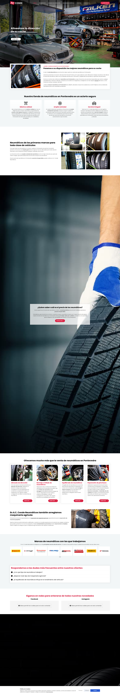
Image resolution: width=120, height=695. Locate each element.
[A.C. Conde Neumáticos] (16, 3)
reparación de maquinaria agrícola (39, 518)
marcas (96, 80)
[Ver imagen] (73, 141)
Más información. (49, 691)
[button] (1, 34)
